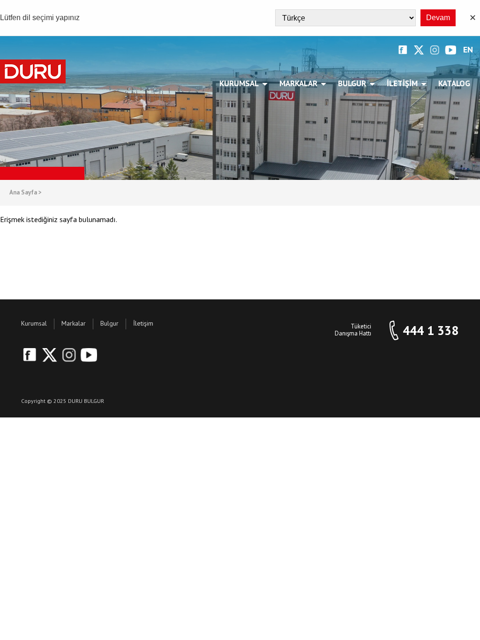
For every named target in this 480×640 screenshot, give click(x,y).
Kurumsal (239, 83)
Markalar (298, 83)
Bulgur (352, 83)
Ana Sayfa (25, 192)
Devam (438, 18)
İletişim (402, 83)
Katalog (454, 83)
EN (468, 50)
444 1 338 (430, 330)
